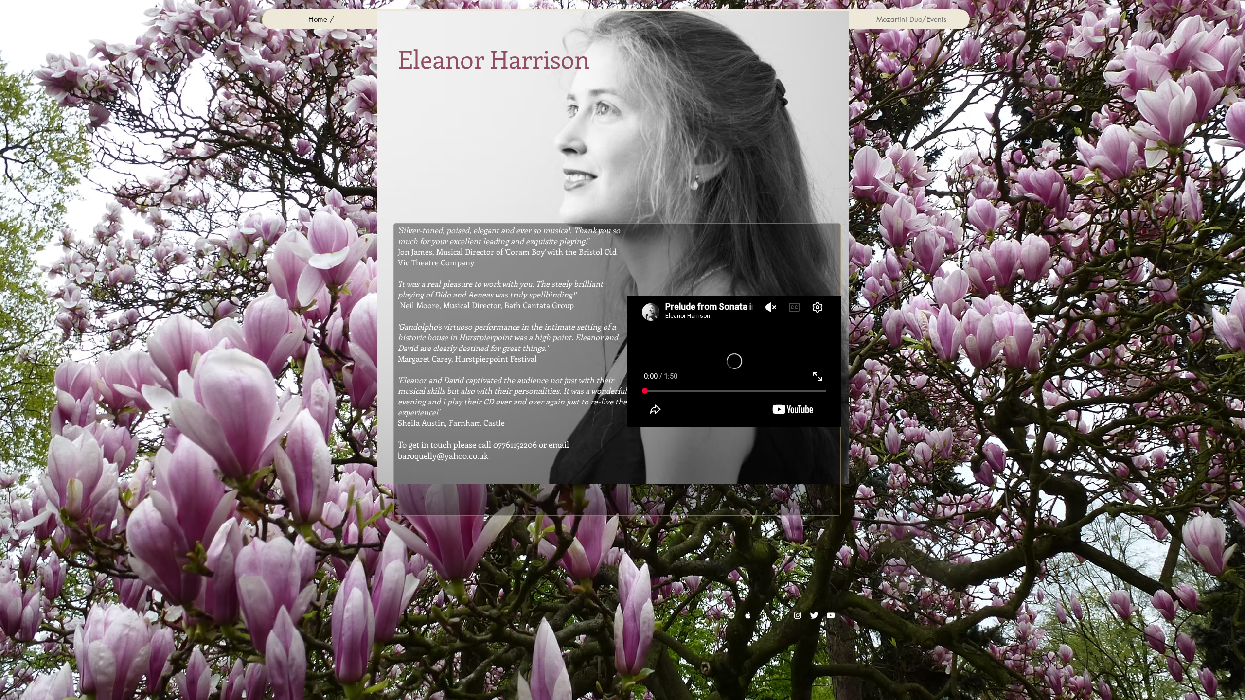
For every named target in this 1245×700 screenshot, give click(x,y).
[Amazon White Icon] (764, 615)
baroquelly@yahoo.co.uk (443, 455)
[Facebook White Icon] (781, 615)
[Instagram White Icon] (797, 615)
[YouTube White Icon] (831, 615)
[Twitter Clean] (814, 615)
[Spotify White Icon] (731, 615)
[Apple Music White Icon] (748, 615)
